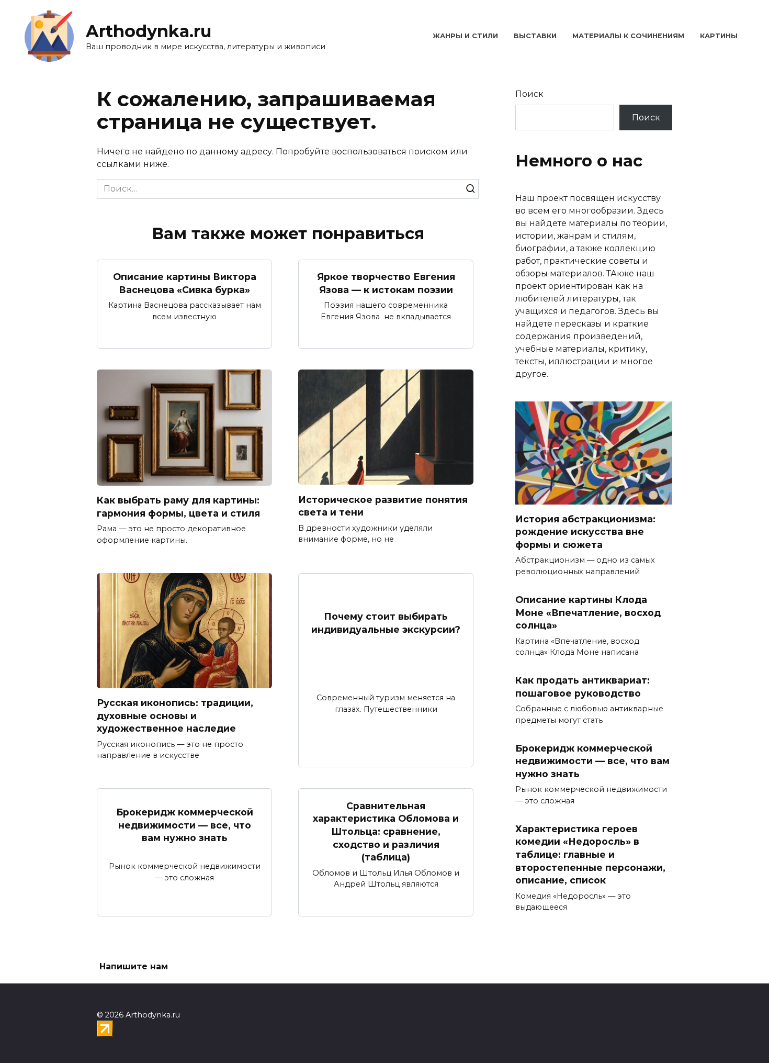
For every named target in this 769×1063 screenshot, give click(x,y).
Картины (719, 36)
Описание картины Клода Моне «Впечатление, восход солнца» (588, 612)
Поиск (529, 94)
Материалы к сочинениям (628, 36)
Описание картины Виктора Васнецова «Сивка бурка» (184, 283)
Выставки (535, 36)
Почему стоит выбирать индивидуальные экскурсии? (385, 623)
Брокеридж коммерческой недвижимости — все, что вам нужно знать (184, 825)
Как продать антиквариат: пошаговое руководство (582, 687)
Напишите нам (133, 966)
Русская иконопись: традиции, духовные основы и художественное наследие (175, 715)
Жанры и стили (465, 36)
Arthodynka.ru (148, 31)
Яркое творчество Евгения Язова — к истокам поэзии (386, 283)
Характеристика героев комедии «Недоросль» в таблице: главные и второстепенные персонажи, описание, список (590, 854)
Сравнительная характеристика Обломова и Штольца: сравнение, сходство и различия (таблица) (386, 831)
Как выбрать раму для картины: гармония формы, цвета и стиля (178, 507)
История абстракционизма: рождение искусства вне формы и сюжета (585, 531)
